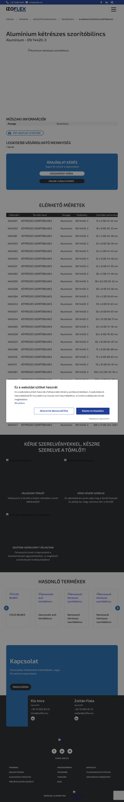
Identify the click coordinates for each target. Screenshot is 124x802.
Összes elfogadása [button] (93, 411)
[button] (54, 411)
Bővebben (20, 403)
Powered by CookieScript (99, 419)
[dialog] (62, 401)
